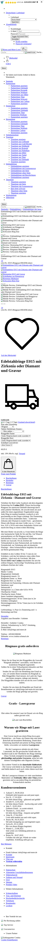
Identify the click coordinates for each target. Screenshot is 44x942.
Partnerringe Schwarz (19, 99)
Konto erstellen (21, 41)
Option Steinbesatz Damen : (12, 429)
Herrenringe (10, 119)
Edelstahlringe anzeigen (20, 166)
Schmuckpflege (12, 893)
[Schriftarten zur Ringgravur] (12, 276)
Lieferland (15, 17)
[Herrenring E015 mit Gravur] (13, 274)
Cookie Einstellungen (9, 940)
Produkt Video (11, 885)
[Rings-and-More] (11, 50)
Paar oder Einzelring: (9, 424)
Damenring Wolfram (19, 115)
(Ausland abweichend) (26, 422)
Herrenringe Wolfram (19, 128)
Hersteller (9, 480)
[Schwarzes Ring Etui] (10, 281)
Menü (4, 68)
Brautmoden (10, 903)
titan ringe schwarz (18, 189)
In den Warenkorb (8, 471)
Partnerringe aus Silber (19, 95)
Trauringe (9, 137)
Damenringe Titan (18, 113)
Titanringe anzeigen (18, 182)
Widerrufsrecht (11, 875)
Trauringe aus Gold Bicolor (21, 144)
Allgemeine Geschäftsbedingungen (19, 872)
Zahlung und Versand (14, 877)
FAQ (8, 880)
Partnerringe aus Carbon (20, 101)
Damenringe (10, 106)
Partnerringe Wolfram (19, 92)
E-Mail (13, 31)
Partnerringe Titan (18, 97)
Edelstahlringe (11, 164)
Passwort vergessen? (24, 44)
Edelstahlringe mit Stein (20, 171)
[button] (8, 62)
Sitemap (9, 882)
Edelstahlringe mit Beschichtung (23, 175)
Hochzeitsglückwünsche (15, 898)
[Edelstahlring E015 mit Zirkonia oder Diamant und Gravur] (22, 272)
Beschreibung (11, 478)
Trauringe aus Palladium (20, 151)
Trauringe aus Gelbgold (20, 142)
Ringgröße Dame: (8, 434)
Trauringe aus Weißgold (20, 146)
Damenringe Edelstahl (19, 110)
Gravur (8, 485)
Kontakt (9, 855)
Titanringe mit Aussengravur (22, 186)
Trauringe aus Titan (18, 157)
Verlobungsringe (12, 135)
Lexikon (9, 906)
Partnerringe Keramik (19, 90)
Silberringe (10, 197)
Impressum (10, 857)
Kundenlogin (11, 24)
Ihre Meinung (6, 844)
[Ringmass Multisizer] (10, 279)
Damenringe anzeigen (19, 108)
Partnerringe (10, 83)
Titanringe (10, 180)
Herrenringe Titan (17, 126)
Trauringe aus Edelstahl (20, 159)
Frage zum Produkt (8, 474)
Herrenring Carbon (18, 130)
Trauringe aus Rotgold (19, 148)
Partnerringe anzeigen (19, 86)
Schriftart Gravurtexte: (9, 443)
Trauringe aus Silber (18, 153)
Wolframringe (11, 195)
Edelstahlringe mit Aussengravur (23, 168)
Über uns (9, 859)
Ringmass (9, 483)
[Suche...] (30, 52)
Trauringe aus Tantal (19, 155)
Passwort (14, 34)
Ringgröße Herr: (7, 438)
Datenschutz (10, 870)
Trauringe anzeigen (18, 139)
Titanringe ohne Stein (19, 191)
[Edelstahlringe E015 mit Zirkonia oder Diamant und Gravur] (22, 267)
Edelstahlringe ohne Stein (20, 173)
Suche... (40, 52)
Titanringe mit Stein (18, 184)
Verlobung (10, 901)
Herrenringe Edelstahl (19, 124)
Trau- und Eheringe (13, 896)
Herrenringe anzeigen (19, 121)
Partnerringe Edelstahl (19, 88)
